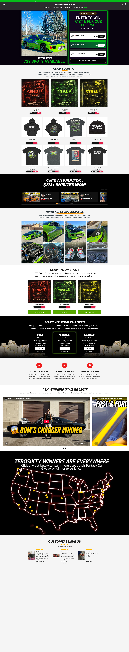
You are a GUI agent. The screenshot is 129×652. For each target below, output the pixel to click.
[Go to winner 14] (71, 203)
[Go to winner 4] (60, 203)
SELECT (101, 36)
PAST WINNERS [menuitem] (68, 7)
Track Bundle (64, 109)
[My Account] (122, 4)
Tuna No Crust (31, 139)
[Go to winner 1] (57, 203)
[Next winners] (106, 189)
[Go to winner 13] (70, 203)
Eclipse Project (75, 139)
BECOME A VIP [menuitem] (47, 7)
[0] (125, 4)
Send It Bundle (35, 109)
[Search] (4, 4)
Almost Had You (32, 167)
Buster (75, 167)
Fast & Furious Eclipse (53, 167)
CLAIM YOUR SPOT (39, 312)
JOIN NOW (40, 348)
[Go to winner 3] (59, 203)
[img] (64, 544)
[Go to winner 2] (58, 203)
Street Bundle (93, 109)
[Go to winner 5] (61, 203)
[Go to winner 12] (69, 203)
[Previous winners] (102, 189)
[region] (65, 197)
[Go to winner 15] (72, 203)
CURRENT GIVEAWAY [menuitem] (78, 7)
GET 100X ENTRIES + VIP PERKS (88, 60)
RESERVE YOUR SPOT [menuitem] (58, 7)
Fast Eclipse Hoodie (53, 139)
